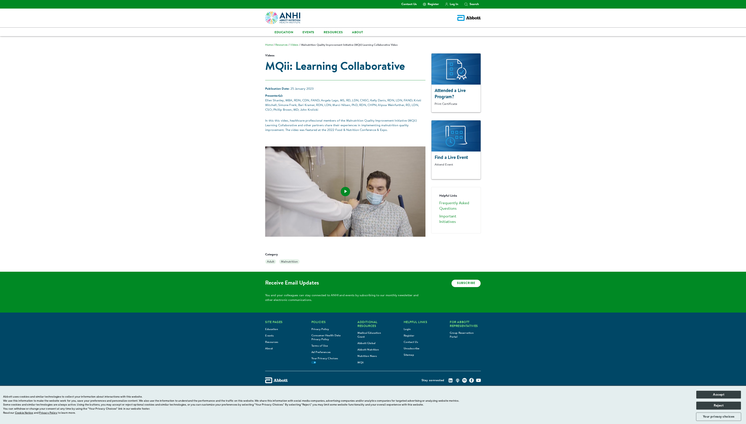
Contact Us (411, 342)
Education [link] (284, 32)
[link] (269, 45)
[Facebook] (471, 380)
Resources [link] (333, 32)
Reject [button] (718, 405)
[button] (466, 4)
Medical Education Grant (369, 335)
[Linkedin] (450, 380)
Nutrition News (367, 356)
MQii (360, 362)
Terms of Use (319, 346)
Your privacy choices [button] (719, 416)
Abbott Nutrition (368, 350)
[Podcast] (457, 380)
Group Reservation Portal (462, 335)
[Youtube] (478, 380)
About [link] (357, 32)
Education (271, 329)
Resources (271, 342)
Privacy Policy (320, 329)
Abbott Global (366, 343)
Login (407, 329)
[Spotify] (464, 380)
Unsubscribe (412, 348)
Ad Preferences (321, 352)
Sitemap (409, 355)
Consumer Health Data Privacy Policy (326, 337)
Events (269, 336)
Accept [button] (718, 394)
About (269, 348)
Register (409, 336)
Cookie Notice (24, 413)
